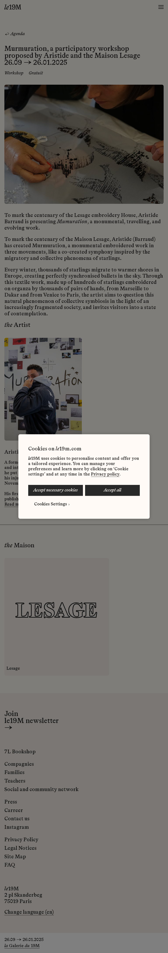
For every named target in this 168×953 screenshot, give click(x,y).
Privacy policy (105, 474)
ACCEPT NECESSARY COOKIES (55, 490)
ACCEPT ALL (112, 490)
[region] (84, 476)
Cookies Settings (50, 504)
